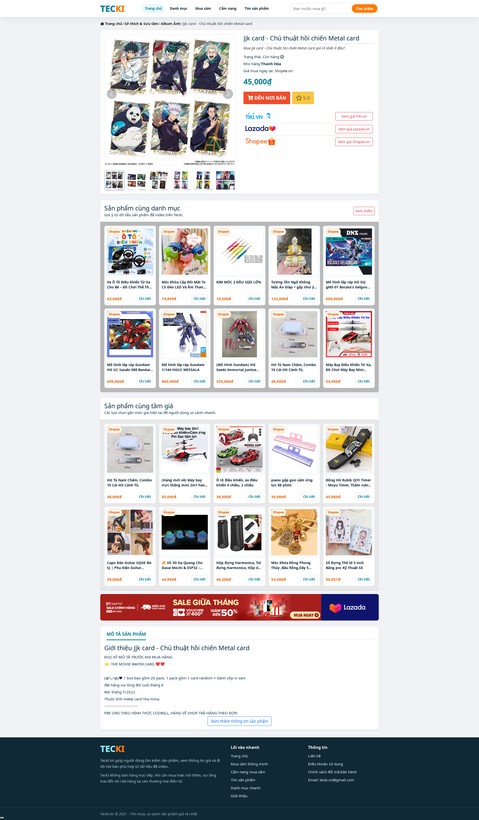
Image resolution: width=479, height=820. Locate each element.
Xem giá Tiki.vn (354, 116)
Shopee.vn (284, 70)
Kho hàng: (252, 63)
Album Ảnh (170, 23)
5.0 (306, 98)
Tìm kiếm (364, 8)
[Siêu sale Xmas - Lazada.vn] (239, 606)
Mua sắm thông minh (249, 763)
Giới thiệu (239, 795)
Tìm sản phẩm (256, 8)
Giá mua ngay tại (258, 70)
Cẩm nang (228, 8)
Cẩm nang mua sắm (248, 771)
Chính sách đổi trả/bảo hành (332, 771)
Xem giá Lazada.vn (354, 129)
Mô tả (126, 634)
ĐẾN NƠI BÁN (269, 98)
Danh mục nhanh (245, 787)
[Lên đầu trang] (2, 818)
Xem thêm (364, 210)
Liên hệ (314, 755)
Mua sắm (203, 8)
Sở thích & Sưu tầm (141, 23)
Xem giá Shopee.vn (354, 141)
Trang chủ (153, 8)
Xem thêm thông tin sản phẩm (239, 721)
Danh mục (178, 8)
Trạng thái (252, 56)
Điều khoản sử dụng (325, 763)
